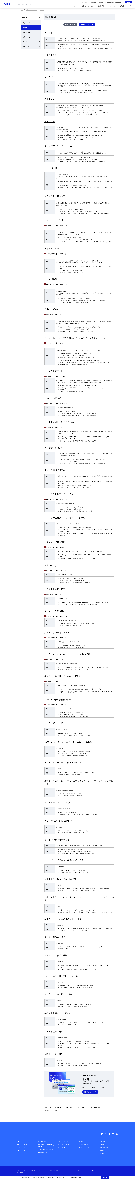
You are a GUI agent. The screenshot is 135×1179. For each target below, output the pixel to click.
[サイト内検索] (130, 6)
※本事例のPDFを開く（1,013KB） (55, 225)
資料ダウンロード (86, 24)
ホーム (22, 9)
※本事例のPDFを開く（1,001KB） (55, 547)
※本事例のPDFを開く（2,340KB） (56, 343)
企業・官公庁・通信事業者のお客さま (45, 1145)
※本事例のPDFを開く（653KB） (55, 638)
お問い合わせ (69, 24)
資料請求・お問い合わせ (51, 1110)
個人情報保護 (74, 1177)
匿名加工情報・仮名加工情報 (52, 1170)
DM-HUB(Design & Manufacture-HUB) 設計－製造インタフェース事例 (80, 360)
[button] (74, 6)
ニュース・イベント (94, 1107)
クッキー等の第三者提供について (37, 1170)
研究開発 (102, 1150)
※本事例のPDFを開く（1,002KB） (55, 594)
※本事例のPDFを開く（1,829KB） (55, 499)
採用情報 (102, 1154)
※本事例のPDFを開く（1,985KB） (55, 616)
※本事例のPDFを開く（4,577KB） (56, 681)
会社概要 (102, 1144)
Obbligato (42, 9)
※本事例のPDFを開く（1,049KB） (55, 403)
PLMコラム (26, 46)
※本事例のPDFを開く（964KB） (55, 254)
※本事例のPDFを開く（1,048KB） (55, 284)
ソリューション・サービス (31, 9)
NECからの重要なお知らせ (23, 1150)
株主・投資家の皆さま (105, 1147)
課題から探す (26, 32)
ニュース (25, 41)
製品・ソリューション (63, 1144)
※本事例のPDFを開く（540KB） (55, 705)
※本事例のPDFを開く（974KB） (55, 570)
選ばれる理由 (26, 23)
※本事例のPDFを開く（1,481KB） (55, 659)
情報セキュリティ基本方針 (83, 1170)
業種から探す (70, 1107)
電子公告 (19, 1170)
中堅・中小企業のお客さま (44, 1149)
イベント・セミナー (22, 1147)
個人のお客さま (41, 1152)
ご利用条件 (93, 1170)
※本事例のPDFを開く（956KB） (55, 314)
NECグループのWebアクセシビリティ (68, 1170)
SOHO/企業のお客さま (84, 1144)
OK (104, 1177)
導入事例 (60, 1147)
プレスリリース (21, 1144)
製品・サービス (27, 37)
